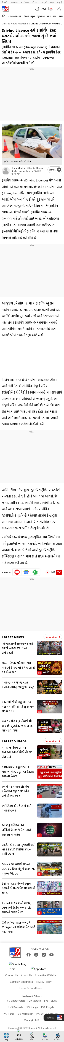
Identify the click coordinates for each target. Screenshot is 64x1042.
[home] (3, 16)
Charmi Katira (18, 167)
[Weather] (38, 9)
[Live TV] (50, 8)
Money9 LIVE (31, 1020)
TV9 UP (40, 1014)
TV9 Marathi (34, 1001)
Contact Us (11, 975)
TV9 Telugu (50, 1001)
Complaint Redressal (21, 982)
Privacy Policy (43, 982)
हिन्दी (5, 2)
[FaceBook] (28, 955)
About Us (26, 975)
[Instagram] (44, 955)
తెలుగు (35, 2)
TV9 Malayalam (24, 1014)
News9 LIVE (53, 1014)
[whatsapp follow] (35, 572)
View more (51, 637)
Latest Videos (14, 741)
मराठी (44, 2)
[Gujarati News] (5, 8)
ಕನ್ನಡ (25, 2)
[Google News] (26, 572)
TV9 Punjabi (47, 1007)
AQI (43, 9)
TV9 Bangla (31, 1007)
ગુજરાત (41, 16)
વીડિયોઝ (51, 16)
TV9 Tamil (8, 1014)
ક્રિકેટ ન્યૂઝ (29, 16)
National (23, 23)
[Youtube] (17, 572)
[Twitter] (36, 955)
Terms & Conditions (30, 988)
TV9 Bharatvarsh (15, 1001)
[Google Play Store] (19, 966)
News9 (14, 2)
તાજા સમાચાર (14, 16)
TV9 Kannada (15, 1007)
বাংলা (52, 2)
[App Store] (41, 970)
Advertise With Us (45, 975)
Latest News (13, 637)
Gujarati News (9, 23)
